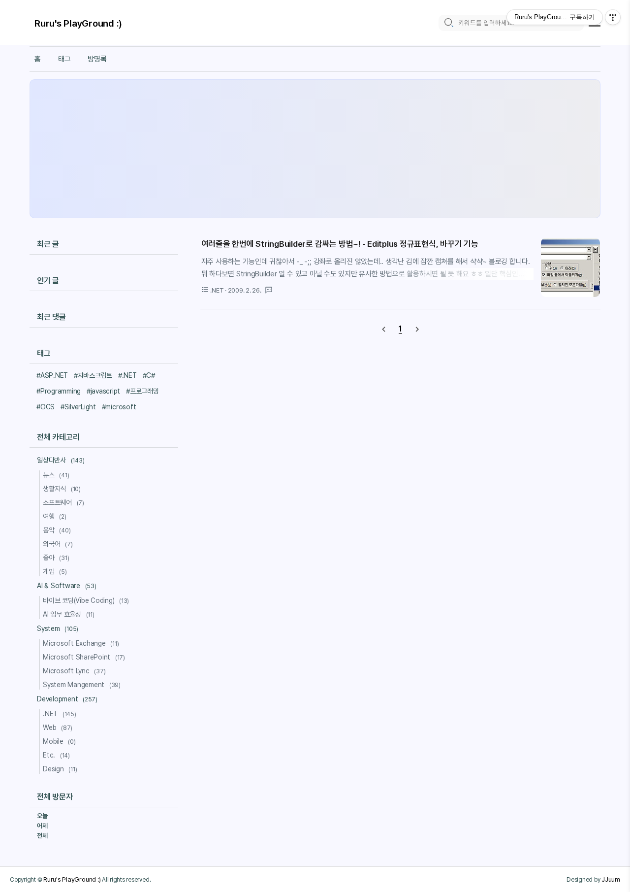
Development (67, 699)
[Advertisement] (315, 149)
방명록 (97, 59)
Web (57, 727)
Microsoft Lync (74, 671)
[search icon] (448, 23)
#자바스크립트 (93, 375)
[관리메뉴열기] (612, 17)
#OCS (45, 407)
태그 (64, 59)
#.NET (127, 375)
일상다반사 (60, 460)
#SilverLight (78, 407)
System (57, 628)
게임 (55, 571)
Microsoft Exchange (81, 643)
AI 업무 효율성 (68, 614)
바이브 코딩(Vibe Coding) (86, 600)
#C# (149, 375)
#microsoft (119, 407)
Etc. (56, 755)
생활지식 (62, 489)
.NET (59, 714)
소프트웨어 (63, 502)
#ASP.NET (52, 375)
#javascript (103, 391)
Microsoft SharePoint (84, 657)
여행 (54, 516)
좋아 (56, 558)
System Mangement (82, 685)
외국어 (57, 544)
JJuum (610, 879)
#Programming (58, 391)
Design (60, 769)
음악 (56, 530)
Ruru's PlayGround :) (78, 23)
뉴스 (56, 475)
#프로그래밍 (142, 391)
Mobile (59, 741)
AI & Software (66, 586)
